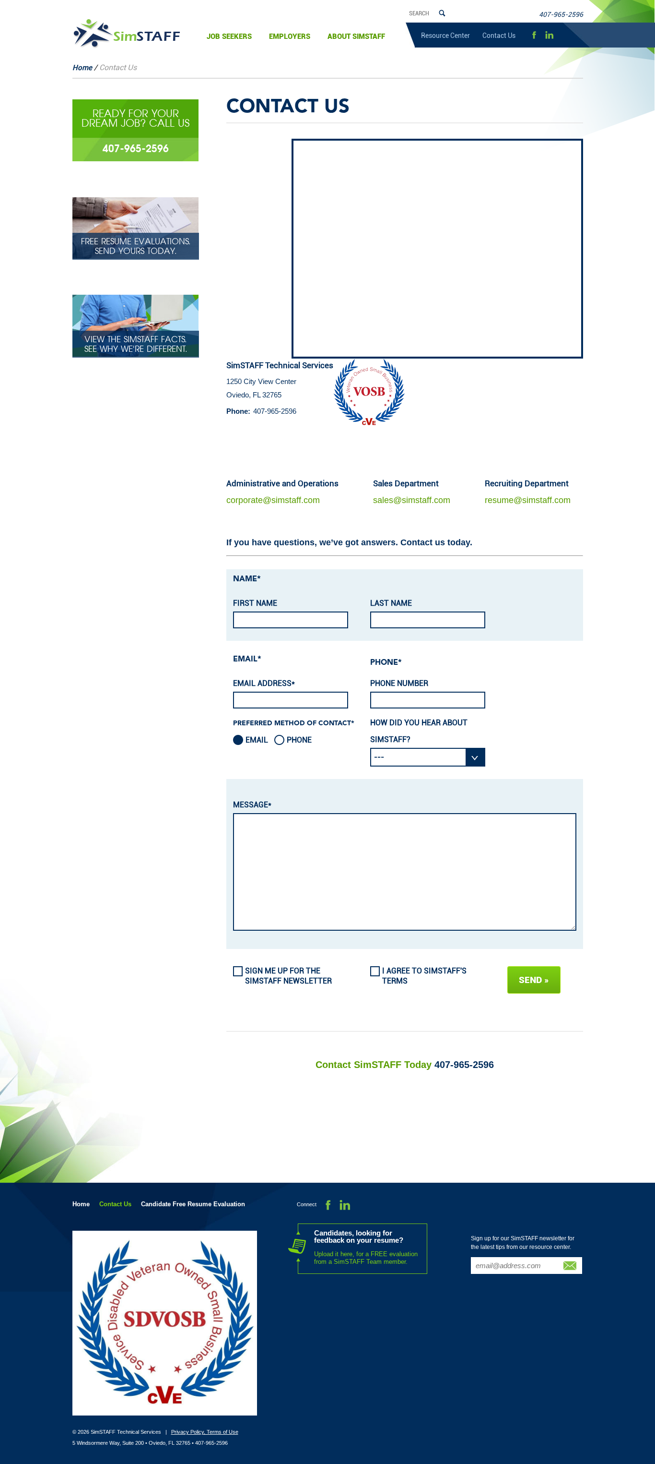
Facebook (534, 35)
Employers (289, 36)
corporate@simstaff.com (273, 500)
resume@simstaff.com (528, 500)
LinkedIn (549, 35)
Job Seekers (229, 36)
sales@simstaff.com (411, 500)
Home (82, 67)
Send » (534, 979)
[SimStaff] (126, 33)
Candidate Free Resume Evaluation (193, 1204)
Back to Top (633, 1407)
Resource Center (445, 35)
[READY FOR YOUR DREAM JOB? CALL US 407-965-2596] (135, 159)
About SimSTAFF (356, 36)
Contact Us (498, 35)
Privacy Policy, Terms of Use (204, 1432)
